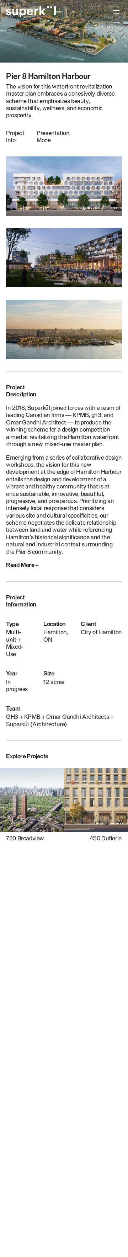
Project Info (15, 136)
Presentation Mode (53, 136)
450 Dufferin (106, 838)
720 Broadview (25, 838)
